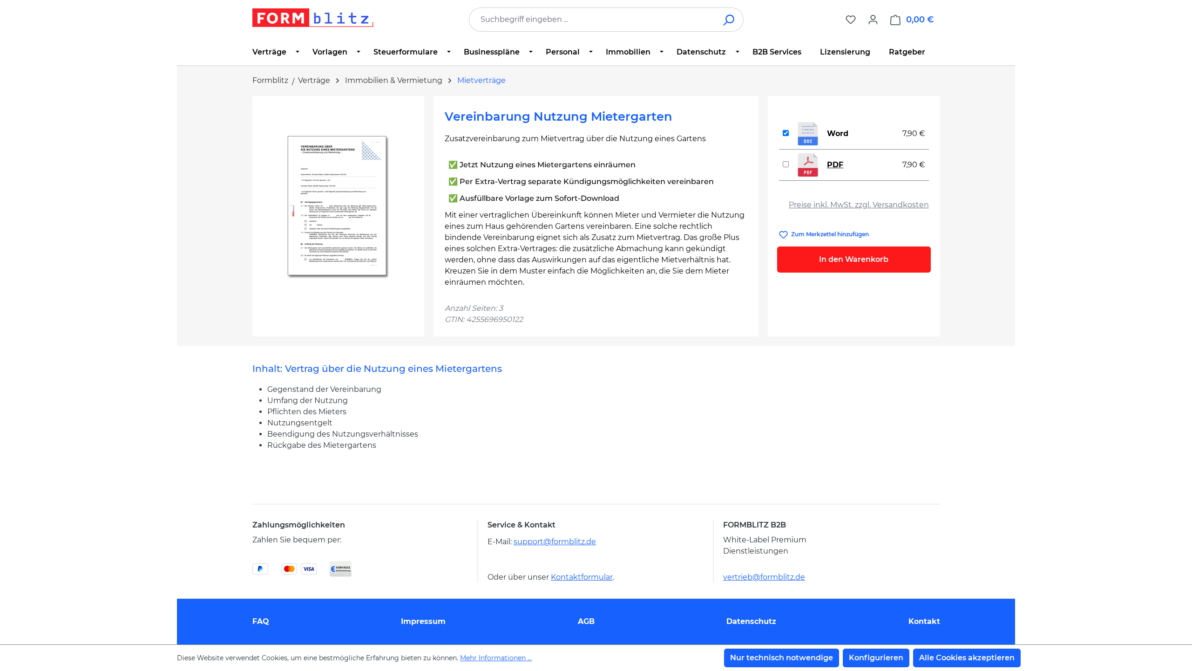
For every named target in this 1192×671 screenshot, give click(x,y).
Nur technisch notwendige (781, 657)
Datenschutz (751, 621)
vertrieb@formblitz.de (764, 577)
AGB (586, 621)
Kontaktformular (582, 577)
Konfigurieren (876, 657)
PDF (835, 164)
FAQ (260, 621)
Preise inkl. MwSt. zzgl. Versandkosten (859, 204)
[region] (338, 207)
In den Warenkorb (853, 259)
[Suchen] (729, 19)
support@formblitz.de (555, 541)
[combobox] (592, 19)
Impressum (423, 621)
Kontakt (924, 621)
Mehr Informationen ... (496, 658)
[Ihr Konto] (873, 19)
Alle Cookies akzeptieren (967, 657)
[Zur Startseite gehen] (312, 17)
